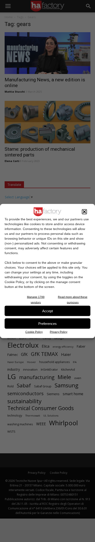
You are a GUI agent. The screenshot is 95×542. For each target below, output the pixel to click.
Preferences (47, 323)
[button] (84, 212)
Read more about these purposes (72, 299)
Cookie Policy (34, 332)
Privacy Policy (58, 332)
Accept (47, 311)
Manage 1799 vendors (36, 299)
